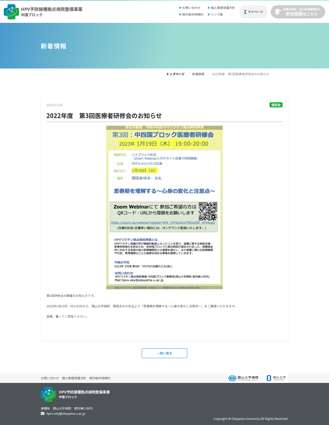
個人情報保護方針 (223, 7)
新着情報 (198, 74)
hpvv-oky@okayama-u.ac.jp (65, 413)
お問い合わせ (191, 7)
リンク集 (217, 14)
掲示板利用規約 (193, 14)
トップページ (175, 74)
